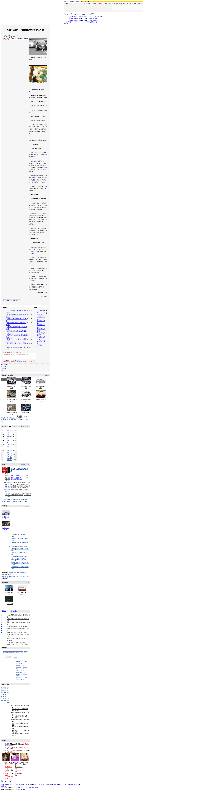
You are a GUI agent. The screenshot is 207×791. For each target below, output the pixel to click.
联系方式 (41, 784)
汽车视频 (24, 501)
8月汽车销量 (19, 495)
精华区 (4, 366)
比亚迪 (33, 180)
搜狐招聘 (23, 784)
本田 (15, 572)
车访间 (7, 482)
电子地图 (17, 651)
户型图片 (17, 652)
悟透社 (18, 499)
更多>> (92, 13)
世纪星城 (24, 675)
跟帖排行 (14, 611)
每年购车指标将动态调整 (18, 567)
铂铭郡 (24, 670)
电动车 (5, 574)
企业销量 (7, 496)
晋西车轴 (3, 692)
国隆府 (17, 668)
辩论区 (4, 368)
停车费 (25, 576)
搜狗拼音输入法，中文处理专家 (12, 352)
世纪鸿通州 (25, 672)
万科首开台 (25, 674)
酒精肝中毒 (40, 315)
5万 (25, 416)
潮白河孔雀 (18, 667)
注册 (7, 361)
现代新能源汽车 (16, 563)
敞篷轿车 (22, 419)
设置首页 (3, 784)
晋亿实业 (3, 690)
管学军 (13, 546)
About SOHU (56, 784)
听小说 (7, 747)
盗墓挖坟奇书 (23, 747)
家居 (113, 3)
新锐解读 (20, 750)
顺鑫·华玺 (25, 677)
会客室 (7, 484)
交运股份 (3, 698)
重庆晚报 (17, 38)
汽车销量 (7, 493)
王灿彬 (13, 559)
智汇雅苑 (18, 674)
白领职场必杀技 (14, 747)
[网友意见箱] (6, 783)
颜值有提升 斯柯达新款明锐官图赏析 (17, 632)
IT (103, 3)
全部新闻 (76, 784)
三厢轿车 (10, 419)
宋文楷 (13, 534)
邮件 (128, 3)
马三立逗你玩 (13, 744)
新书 (6, 750)
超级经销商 (24, 499)
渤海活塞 (3, 700)
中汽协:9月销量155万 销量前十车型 (21, 493)
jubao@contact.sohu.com (21, 789)
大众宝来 (9, 458)
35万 (11, 418)
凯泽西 (9, 574)
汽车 (106, 3)
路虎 (3, 576)
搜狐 (65, 1)
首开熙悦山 (18, 675)
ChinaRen (70, 1)
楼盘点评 (21, 651)
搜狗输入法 (10, 784)
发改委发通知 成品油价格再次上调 (20, 486)
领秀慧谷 (24, 663)
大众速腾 (9, 456)
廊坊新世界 (18, 672)
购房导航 (9, 652)
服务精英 (7, 489)
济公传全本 (21, 744)
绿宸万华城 (25, 667)
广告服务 (29, 784)
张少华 (13, 549)
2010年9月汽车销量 (10, 495)
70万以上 (18, 418)
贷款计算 (25, 651)
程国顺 (13, 556)
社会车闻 (100, 16)
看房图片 (13, 652)
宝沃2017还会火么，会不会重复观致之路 (18, 644)
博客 (131, 3)
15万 (5, 418)
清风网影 (14, 553)
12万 (2, 418)
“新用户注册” (19, 361)
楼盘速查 (5, 651)
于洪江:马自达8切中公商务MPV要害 (19, 482)
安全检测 (18, 501)
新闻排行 (6, 611)
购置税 (92, 22)
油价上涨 (19, 572)
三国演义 (12, 752)
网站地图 (70, 784)
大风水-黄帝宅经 (13, 750)
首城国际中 (18, 677)
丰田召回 (15, 576)
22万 (8, 418)
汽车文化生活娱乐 (85, 14)
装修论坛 (21, 652)
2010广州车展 (22, 464)
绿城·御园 (18, 679)
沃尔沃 (6, 576)
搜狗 (66, 3)
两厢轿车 (3, 419)
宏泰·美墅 (18, 670)
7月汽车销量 (27, 495)
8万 (27, 416)
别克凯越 (9, 460)
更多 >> (47, 375)
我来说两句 (7, 35)
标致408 (9, 434)
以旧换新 (5, 578)
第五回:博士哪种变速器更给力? (19, 488)
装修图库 (25, 652)
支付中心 (17, 784)
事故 (33, 253)
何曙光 (13, 542)
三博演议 (7, 488)
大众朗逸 (9, 454)
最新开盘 (9, 651)
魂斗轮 (8, 501)
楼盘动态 (5, 652)
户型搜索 (13, 651)
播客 (124, 3)
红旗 (45, 154)
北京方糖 (18, 665)
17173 (75, 1)
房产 (109, 3)
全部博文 (3, 786)
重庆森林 (14, 538)
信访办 (4, 501)
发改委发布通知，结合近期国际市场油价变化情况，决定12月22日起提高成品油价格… (20, 477)
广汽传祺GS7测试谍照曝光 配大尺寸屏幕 (18, 642)
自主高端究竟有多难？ (22, 556)
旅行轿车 (16, 419)
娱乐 (94, 3)
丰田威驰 (34, 154)
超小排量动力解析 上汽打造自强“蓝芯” (18, 626)
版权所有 (37, 787)
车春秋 (7, 486)
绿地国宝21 (18, 663)
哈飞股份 (3, 694)
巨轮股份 (3, 696)
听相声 (7, 744)
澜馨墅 (24, 665)
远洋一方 (24, 679)
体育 (89, 3)
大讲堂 (7, 473)
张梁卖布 (39, 345)
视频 (120, 3)
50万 (14, 418)
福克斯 (45, 177)
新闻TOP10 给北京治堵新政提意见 (19, 484)
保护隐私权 (49, 784)
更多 (8, 702)
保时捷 (11, 576)
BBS (135, 3)
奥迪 (35, 57)
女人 (117, 3)
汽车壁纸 (66, 23)
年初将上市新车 (26, 412)
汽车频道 (76, 14)
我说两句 (140, 3)
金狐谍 (13, 501)
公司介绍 (63, 784)
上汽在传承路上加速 (21, 546)
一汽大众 (10, 572)
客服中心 (35, 784)
